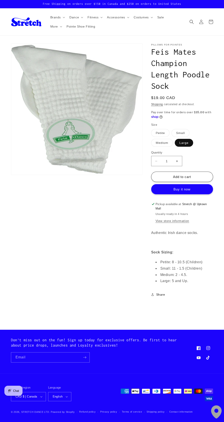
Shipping (157, 104)
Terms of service (132, 411)
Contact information (181, 411)
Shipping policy (156, 411)
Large (184, 143)
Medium (164, 144)
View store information (172, 221)
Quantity (157, 152)
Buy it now (182, 189)
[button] (57, 17)
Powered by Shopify (63, 412)
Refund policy (87, 411)
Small (182, 134)
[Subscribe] (84, 357)
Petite (163, 134)
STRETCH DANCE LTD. (35, 412)
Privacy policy (108, 411)
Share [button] (160, 294)
